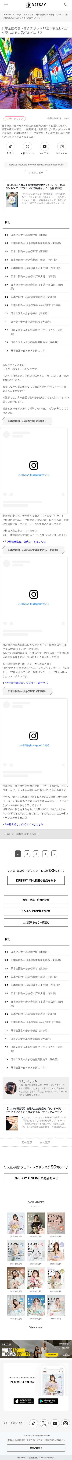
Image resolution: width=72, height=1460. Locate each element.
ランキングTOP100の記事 (35, 911)
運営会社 (11, 1440)
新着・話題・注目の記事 (36, 899)
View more (36, 1327)
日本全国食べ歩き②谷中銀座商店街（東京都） (36, 243)
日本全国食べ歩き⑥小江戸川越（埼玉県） (34, 276)
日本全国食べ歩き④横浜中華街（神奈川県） (35, 259)
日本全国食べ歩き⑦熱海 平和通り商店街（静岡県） (36, 286)
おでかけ (19, 14)
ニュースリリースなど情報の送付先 (36, 1436)
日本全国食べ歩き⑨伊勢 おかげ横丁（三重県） (37, 305)
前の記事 (25, 1142)
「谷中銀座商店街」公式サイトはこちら (26, 683)
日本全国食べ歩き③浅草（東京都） (30, 251)
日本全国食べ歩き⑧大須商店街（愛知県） (34, 296)
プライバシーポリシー (35, 1440)
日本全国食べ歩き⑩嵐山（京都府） (30, 313)
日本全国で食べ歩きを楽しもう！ (29, 350)
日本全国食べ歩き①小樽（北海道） (30, 234)
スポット (29, 14)
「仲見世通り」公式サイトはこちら (23, 824)
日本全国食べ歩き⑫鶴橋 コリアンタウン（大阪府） (36, 332)
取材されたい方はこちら (55, 1440)
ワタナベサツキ (28, 1081)
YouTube (44, 153)
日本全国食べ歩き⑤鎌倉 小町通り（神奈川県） (37, 268)
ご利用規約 (20, 1440)
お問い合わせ (36, 1448)
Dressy (36, 5)
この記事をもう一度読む (36, 922)
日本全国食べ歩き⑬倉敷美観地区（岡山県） (35, 342)
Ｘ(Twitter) (27, 153)
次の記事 (47, 1142)
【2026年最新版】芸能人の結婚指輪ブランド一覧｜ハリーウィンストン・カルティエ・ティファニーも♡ (36, 1110)
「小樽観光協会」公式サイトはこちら (25, 541)
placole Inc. (33, 1457)
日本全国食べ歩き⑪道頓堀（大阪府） (31, 321)
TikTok (10, 153)
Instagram (61, 153)
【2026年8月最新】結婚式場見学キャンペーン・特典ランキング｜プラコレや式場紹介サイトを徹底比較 (35, 186)
